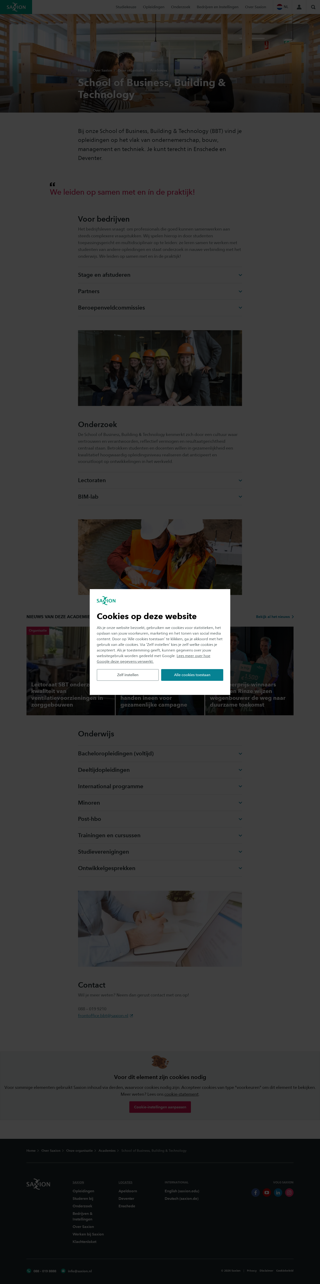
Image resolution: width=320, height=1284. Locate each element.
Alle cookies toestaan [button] (192, 675)
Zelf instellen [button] (127, 675)
